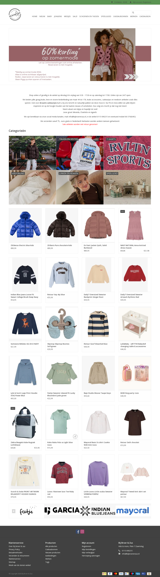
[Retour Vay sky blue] (61, 274)
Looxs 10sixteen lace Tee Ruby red (60, 492)
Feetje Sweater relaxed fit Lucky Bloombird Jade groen (61, 394)
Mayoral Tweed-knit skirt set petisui (133, 492)
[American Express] (137, 573)
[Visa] (121, 573)
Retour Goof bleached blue (95, 344)
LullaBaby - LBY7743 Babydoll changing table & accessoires (133, 345)
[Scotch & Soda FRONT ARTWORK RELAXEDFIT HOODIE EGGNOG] (25, 471)
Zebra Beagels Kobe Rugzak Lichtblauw (23, 443)
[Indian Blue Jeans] (97, 511)
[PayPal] (109, 573)
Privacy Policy (14, 549)
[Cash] (148, 573)
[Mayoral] (133, 511)
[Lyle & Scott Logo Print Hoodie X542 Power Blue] (25, 373)
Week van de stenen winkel (20, 565)
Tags (47, 562)
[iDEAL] (104, 573)
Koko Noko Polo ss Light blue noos (60, 443)
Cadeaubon (145, 16)
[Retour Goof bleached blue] (98, 324)
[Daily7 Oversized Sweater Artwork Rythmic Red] (134, 274)
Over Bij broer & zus (17, 546)
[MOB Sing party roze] (134, 373)
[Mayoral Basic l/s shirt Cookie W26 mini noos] (98, 422)
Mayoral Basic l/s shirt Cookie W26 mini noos (97, 443)
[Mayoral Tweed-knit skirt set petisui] (134, 471)
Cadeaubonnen (120, 16)
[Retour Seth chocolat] (134, 422)
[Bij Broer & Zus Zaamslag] (15, 14)
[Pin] (143, 573)
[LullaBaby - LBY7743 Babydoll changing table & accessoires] (134, 324)
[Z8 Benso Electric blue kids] (25, 225)
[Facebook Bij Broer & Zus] (78, 532)
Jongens (58, 16)
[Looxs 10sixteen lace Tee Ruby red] (61, 471)
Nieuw (42, 16)
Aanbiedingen (50, 555)
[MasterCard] (115, 573)
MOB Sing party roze (129, 393)
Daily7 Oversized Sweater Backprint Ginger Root (95, 295)
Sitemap (12, 562)
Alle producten (51, 546)
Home (34, 16)
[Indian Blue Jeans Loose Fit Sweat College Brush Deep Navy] (25, 274)
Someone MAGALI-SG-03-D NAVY (25, 344)
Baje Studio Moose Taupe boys (97, 393)
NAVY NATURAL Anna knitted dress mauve (133, 246)
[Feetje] (26, 511)
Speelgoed (106, 16)
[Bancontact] (126, 573)
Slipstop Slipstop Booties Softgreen (58, 345)
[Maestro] (132, 573)
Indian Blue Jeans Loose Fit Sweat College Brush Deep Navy (24, 295)
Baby (49, 16)
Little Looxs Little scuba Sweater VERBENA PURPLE (98, 492)
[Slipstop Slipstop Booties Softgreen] (61, 324)
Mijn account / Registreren (142, 2)
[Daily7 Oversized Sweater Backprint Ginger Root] (98, 274)
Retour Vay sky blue (56, 294)
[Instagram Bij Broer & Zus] (82, 532)
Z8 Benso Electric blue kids (22, 245)
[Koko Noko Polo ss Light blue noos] (61, 422)
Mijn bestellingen (89, 549)
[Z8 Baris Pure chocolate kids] (61, 225)
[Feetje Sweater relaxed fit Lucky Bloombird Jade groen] (61, 373)
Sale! (75, 16)
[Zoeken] (133, 13)
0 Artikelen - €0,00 (120, 2)
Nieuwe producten (52, 552)
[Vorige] (13, 511)
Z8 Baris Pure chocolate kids (59, 245)
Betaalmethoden (15, 552)
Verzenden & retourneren (19, 555)
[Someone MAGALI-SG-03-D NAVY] (25, 324)
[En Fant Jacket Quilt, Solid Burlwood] (98, 225)
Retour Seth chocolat (129, 442)
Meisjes (67, 16)
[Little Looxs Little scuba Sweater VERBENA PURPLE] (98, 471)
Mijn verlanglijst (88, 552)
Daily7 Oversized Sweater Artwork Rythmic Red (131, 295)
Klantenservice (14, 559)
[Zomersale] (80, 54)
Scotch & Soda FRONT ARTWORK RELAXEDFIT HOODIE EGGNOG (25, 492)
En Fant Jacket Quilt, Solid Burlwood (95, 246)
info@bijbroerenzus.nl (131, 554)
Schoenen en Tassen (89, 16)
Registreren (86, 546)
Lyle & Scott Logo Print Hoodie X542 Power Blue (24, 394)
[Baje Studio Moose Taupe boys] (98, 373)
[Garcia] (62, 511)
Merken (133, 16)
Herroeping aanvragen (91, 555)
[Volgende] (146, 511)
